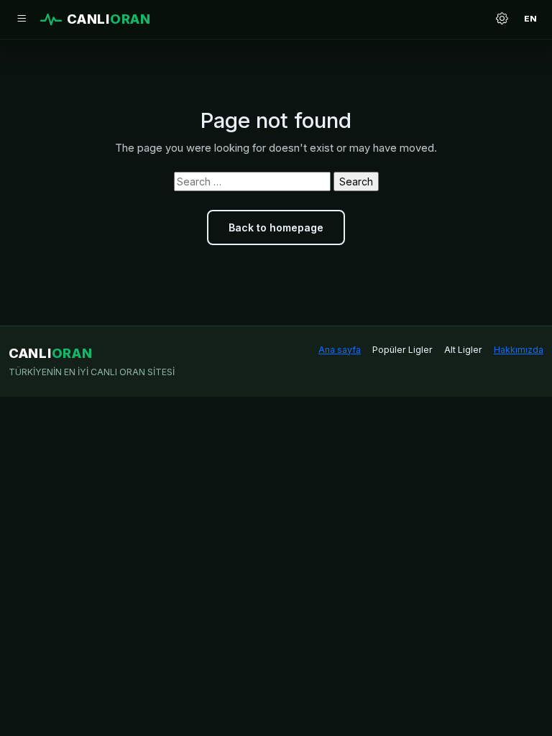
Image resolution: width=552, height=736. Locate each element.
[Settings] (502, 19)
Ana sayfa (339, 349)
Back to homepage (276, 227)
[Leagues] (21, 19)
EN (531, 19)
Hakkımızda (518, 349)
